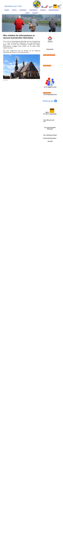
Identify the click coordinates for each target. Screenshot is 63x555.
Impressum (35, 12)
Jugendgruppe (23, 10)
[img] (31, 4)
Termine (27, 12)
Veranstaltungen (33, 10)
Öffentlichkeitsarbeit (53, 10)
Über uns (14, 10)
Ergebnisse (43, 10)
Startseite (7, 10)
